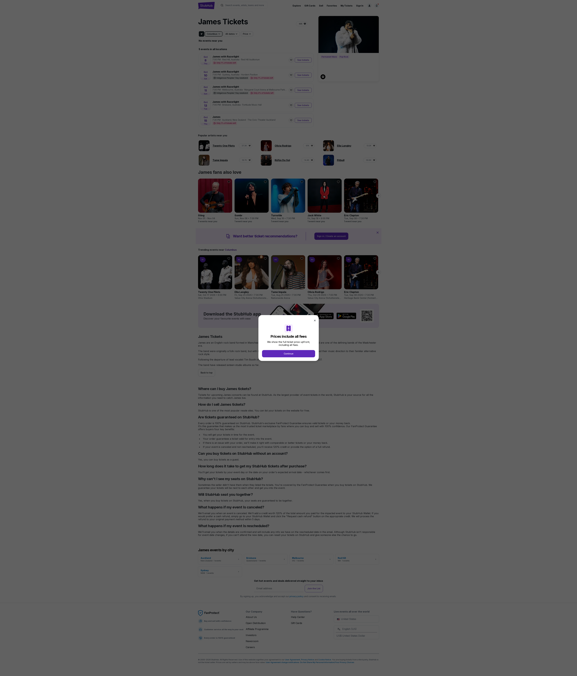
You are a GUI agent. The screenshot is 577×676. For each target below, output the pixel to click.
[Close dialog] (314, 320)
